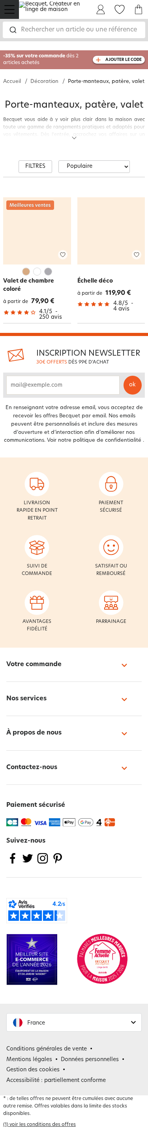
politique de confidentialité (107, 440)
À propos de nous (34, 733)
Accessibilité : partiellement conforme (56, 1081)
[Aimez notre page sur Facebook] (12, 863)
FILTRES (35, 166)
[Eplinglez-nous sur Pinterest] (57, 863)
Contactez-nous (31, 767)
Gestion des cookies (33, 1070)
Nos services (26, 699)
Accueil (12, 81)
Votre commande (34, 664)
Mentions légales (29, 1060)
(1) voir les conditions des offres (39, 1124)
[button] (74, 1022)
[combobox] (74, 30)
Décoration (44, 81)
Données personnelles (90, 1060)
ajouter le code (123, 60)
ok (132, 385)
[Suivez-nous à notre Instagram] (42, 863)
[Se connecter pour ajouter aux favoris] (63, 254)
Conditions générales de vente (46, 1049)
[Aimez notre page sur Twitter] (27, 863)
